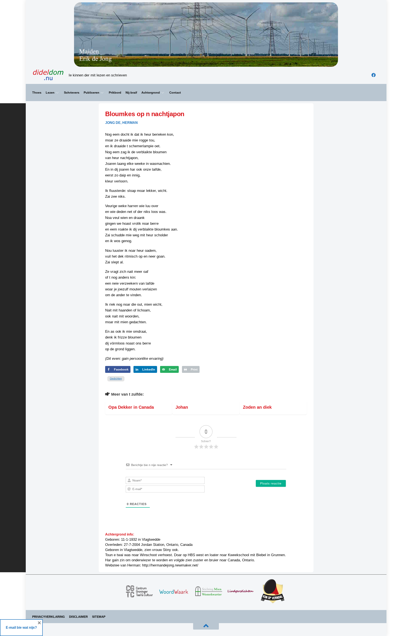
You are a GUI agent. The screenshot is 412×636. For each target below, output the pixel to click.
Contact (175, 92)
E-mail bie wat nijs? (21, 627)
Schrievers (71, 92)
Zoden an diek (257, 407)
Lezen (50, 92)
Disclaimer (78, 616)
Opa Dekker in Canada (131, 407)
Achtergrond (150, 92)
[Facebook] (373, 75)
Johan (182, 407)
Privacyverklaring (48, 616)
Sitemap (98, 616)
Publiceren (91, 92)
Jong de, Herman (121, 122)
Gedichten (116, 378)
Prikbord (115, 92)
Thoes (36, 92)
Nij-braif (131, 92)
